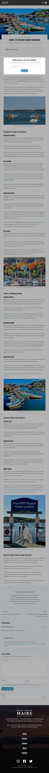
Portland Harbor (9, 441)
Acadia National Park (21, 176)
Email (28, 680)
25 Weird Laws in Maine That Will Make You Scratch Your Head (37, 614)
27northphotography (28, 287)
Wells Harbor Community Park (31, 479)
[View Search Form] (43, 2)
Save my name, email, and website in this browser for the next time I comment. (21, 684)
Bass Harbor (7, 161)
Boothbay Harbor (9, 322)
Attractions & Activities (24, 37)
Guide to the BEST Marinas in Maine (11, 613)
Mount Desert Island (28, 166)
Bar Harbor (7, 231)
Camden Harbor (8, 297)
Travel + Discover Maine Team (14, 43)
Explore (24, 738)
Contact (24, 752)
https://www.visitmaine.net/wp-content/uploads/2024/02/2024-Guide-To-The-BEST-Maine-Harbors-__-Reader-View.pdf (25, 644)
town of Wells (9, 485)
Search (3, 694)
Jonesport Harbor (9, 193)
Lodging (24, 743)
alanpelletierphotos (30, 125)
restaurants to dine (19, 308)
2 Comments (39, 43)
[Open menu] (45, 2)
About (24, 748)
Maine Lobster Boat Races (38, 222)
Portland (17, 462)
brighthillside (30, 549)
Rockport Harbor (9, 356)
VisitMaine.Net (8, 638)
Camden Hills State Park (10, 318)
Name (4, 680)
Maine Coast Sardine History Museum (13, 216)
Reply (45, 627)
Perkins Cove (8, 421)
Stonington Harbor (9, 135)
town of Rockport (12, 373)
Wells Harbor (8, 468)
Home (24, 733)
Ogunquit (14, 424)
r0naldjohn (29, 411)
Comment (5, 661)
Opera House (25, 350)
